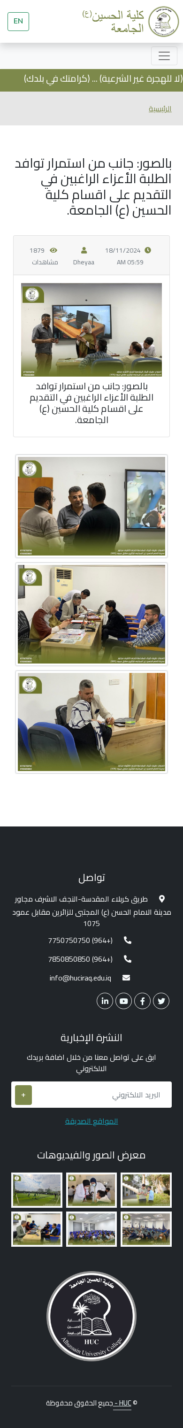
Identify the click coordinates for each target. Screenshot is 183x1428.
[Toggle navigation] (164, 55)
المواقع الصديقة (91, 1121)
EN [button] (18, 21)
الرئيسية (160, 108)
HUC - (122, 1403)
